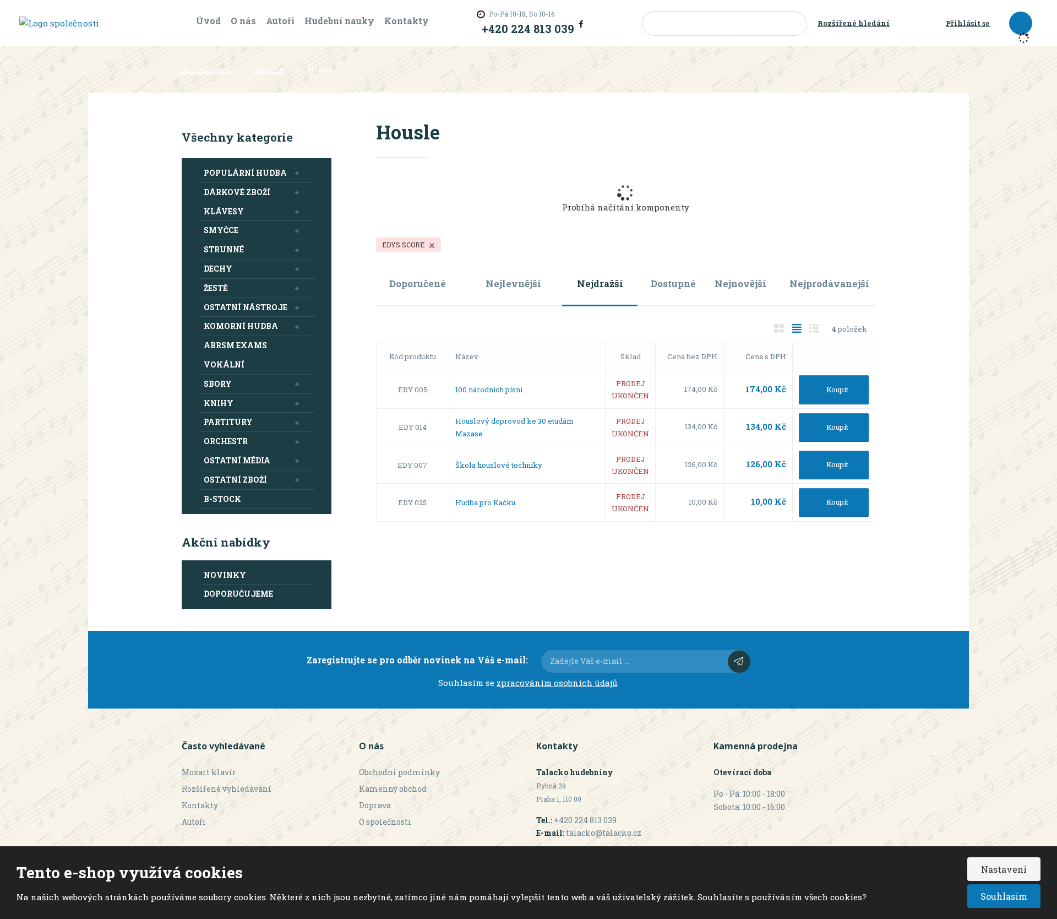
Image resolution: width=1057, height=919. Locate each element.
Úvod (208, 20)
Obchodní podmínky (399, 772)
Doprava (375, 805)
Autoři (280, 20)
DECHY (218, 268)
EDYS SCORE (404, 244)
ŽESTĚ (216, 288)
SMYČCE (221, 230)
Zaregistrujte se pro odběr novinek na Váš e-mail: (417, 660)
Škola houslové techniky (498, 465)
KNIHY (218, 403)
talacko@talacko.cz (603, 833)
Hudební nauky (339, 20)
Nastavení (1004, 869)
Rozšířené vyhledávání (226, 788)
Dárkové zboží (237, 192)
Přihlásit (739, 661)
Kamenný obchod (393, 788)
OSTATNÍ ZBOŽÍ (235, 479)
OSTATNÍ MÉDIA (237, 460)
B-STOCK (222, 499)
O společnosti (385, 822)
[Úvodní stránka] (59, 22)
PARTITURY (228, 422)
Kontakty (406, 20)
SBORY (218, 384)
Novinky (225, 575)
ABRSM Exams (235, 345)
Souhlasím (1003, 896)
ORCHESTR (226, 441)
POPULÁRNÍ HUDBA (245, 172)
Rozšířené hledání (854, 23)
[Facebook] (581, 23)
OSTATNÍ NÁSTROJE (245, 307)
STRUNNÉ (224, 249)
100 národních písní (488, 389)
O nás (243, 20)
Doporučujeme (238, 593)
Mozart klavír (209, 772)
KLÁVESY (224, 211)
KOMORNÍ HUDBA (241, 326)
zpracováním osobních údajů (557, 682)
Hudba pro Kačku (485, 502)
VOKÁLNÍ (224, 364)
